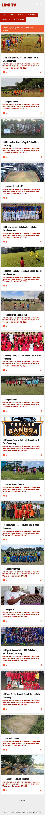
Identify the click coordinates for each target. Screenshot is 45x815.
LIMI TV (9, 5)
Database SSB (6, 19)
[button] (41, 72)
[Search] (37, 4)
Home (3, 15)
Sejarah (20, 15)
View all (5, 30)
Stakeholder (31, 15)
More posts (22, 800)
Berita (12, 15)
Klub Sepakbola (19, 19)
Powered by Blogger (23, 808)
